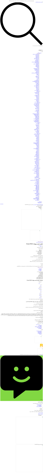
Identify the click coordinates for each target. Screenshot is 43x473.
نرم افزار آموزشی (37, 166)
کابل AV (38, 139)
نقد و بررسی (40, 268)
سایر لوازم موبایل (37, 115)
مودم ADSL (37, 169)
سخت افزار (38, 122)
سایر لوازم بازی (37, 162)
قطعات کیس (37, 123)
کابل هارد (38, 146)
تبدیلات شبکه (37, 152)
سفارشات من (39, 325)
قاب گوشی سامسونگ (36, 114)
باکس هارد (37, 89)
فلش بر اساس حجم (36, 185)
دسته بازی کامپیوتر (37, 161)
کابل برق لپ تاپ (37, 136)
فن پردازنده (37, 73)
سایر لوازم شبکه (37, 177)
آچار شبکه (37, 174)
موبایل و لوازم (38, 102)
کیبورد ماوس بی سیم (36, 58)
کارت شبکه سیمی (37, 69)
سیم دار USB (39, 288)
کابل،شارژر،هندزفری (36, 103)
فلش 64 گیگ (37, 187)
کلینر (38, 94)
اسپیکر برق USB (37, 62)
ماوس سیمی (34, 204)
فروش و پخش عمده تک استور (39, 204)
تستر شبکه (37, 172)
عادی (40, 290)
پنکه (38, 75)
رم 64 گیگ (37, 192)
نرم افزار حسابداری (36, 167)
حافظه (39, 178)
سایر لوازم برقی (37, 200)
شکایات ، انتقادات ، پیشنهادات (38, 326)
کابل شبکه (37, 145)
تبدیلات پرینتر (37, 153)
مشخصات (40, 269)
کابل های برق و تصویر (36, 134)
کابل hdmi (38, 138)
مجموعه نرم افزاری (36, 165)
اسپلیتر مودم (37, 176)
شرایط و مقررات (39, 331)
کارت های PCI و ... (37, 70)
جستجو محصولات (41, 45)
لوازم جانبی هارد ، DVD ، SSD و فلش (34, 180)
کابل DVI (38, 137)
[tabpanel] (21, 444)
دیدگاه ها (40, 270)
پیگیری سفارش (37, 324)
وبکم (38, 67)
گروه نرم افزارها (37, 163)
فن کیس (38, 74)
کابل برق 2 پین (37, 82)
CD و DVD (37, 179)
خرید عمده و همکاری (39, 327)
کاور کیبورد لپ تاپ (36, 92)
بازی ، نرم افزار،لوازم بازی (37, 159)
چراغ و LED (37, 100)
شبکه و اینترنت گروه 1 (36, 168)
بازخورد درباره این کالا (40, 241)
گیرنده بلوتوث (37, 71)
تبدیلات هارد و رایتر (37, 90)
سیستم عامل (37, 164)
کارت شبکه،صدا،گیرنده (36, 68)
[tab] (20, 268)
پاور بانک (38, 112)
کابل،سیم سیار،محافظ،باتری (35, 81)
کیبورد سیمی (37, 56)
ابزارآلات (38, 101)
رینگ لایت (38, 111)
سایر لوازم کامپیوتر (36, 80)
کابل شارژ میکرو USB (36, 104)
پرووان (40, 246)
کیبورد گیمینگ (37, 57)
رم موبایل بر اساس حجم (36, 190)
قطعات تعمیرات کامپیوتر (36, 198)
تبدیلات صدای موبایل (36, 121)
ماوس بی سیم (37, 55)
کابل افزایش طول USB (36, 142)
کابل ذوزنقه (37, 144)
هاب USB (38, 78)
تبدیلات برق (37, 97)
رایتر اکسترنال (37, 124)
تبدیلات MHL (37, 119)
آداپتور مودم (37, 84)
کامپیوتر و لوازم (38, 53)
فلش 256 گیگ (37, 188)
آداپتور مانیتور (37, 85)
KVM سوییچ (37, 155)
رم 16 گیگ (37, 191)
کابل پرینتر (37, 141)
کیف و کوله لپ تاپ (36, 95)
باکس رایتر (37, 98)
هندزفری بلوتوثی (37, 108)
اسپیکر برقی (37, 63)
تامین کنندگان (39, 333)
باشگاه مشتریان (39, 328)
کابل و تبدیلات (38, 133)
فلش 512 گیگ (37, 189)
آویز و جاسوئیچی (37, 117)
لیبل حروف (37, 59)
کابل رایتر (38, 147)
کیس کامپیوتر (37, 125)
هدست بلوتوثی (37, 66)
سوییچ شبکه (37, 170)
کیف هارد (38, 181)
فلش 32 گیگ (37, 186)
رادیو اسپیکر (37, 64)
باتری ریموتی (37, 86)
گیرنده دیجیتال (37, 72)
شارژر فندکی (37, 106)
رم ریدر (38, 79)
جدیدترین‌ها (40, 201)
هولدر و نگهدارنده (37, 116)
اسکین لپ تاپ (37, 93)
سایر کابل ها (37, 149)
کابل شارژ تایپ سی (36, 105)
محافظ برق (37, 83)
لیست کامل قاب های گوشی (35, 113)
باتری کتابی (37, 88)
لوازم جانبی (37, 77)
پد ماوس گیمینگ (37, 61)
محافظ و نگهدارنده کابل (36, 120)
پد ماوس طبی (37, 60)
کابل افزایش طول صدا (36, 143)
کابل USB (40, 295)
